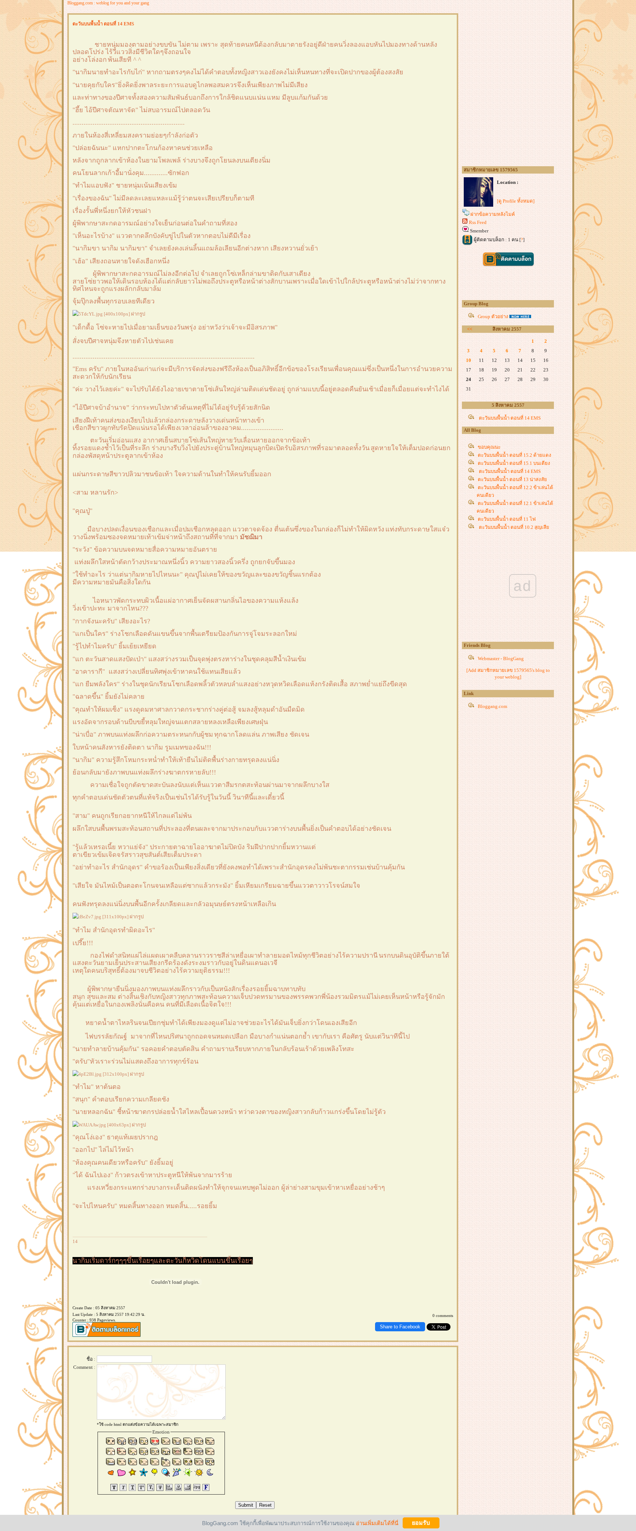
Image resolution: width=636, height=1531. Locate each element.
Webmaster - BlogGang (501, 658)
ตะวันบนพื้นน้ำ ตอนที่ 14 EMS (509, 418)
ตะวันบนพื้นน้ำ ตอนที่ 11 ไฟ (507, 519)
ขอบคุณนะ (489, 447)
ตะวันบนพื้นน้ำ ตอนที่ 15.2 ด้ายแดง (514, 455)
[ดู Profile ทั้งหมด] (515, 201)
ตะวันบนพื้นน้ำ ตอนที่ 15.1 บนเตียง (514, 463)
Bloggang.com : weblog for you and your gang (108, 3)
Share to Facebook (400, 1326)
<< (469, 329)
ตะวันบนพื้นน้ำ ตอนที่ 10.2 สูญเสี (513, 527)
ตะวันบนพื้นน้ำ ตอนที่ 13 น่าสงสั (512, 479)
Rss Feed (478, 222)
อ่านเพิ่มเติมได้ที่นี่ (377, 1523)
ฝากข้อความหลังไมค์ (492, 214)
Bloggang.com (492, 706)
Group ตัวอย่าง (493, 316)
